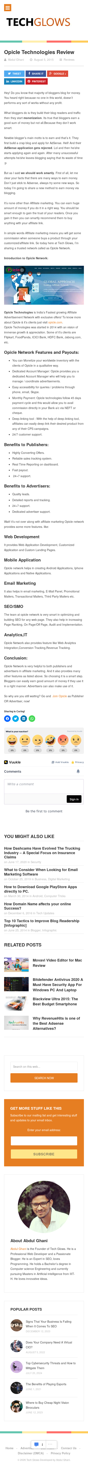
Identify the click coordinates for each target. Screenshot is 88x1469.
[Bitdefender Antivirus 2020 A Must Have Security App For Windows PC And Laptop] (16, 984)
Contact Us (69, 1448)
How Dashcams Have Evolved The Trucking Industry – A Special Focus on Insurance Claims (42, 853)
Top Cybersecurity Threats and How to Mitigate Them (51, 1365)
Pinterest (39, 81)
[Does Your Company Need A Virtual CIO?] (16, 1346)
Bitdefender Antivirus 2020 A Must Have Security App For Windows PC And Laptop (58, 984)
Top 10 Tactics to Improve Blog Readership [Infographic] (41, 923)
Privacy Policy (60, 1453)
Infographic (49, 930)
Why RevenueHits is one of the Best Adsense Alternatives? (56, 1023)
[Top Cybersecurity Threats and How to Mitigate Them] (16, 1367)
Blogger (36, 930)
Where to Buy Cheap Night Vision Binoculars (47, 1405)
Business (40, 879)
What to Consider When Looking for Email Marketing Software (41, 872)
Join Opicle (60, 696)
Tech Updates (45, 913)
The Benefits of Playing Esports (46, 1384)
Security (36, 862)
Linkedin (16, 81)
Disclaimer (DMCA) (31, 1453)
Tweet (16, 73)
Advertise (27, 1448)
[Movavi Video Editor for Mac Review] (16, 965)
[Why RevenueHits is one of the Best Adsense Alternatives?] (16, 1023)
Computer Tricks (54, 896)
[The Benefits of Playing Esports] (16, 1388)
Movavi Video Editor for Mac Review (57, 962)
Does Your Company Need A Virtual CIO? (49, 1344)
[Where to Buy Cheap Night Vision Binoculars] (16, 1406)
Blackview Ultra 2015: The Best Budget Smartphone (55, 1001)
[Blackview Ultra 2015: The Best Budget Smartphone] (16, 1003)
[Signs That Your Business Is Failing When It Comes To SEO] (16, 1325)
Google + (60, 73)
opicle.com (55, 322)
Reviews (69, 59)
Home (10, 1448)
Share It (37, 73)
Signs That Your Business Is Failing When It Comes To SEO (48, 1323)
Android (38, 896)
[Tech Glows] (44, 21)
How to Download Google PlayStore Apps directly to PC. (40, 889)
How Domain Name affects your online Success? (37, 906)
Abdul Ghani (18, 1249)
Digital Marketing (59, 879)
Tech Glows (32, 1459)
